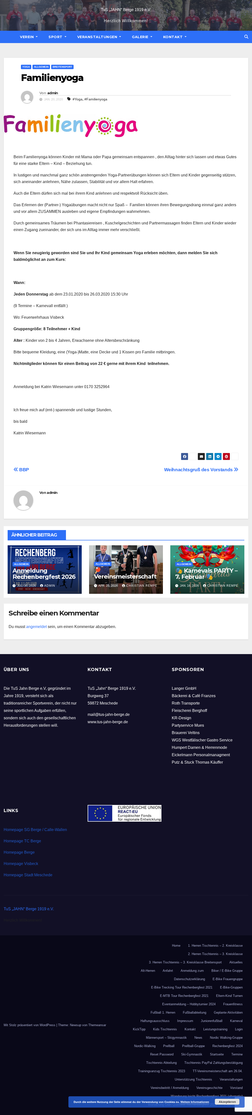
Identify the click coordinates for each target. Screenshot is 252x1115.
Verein (27, 37)
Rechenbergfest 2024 (227, 1046)
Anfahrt (168, 971)
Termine (237, 1054)
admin (52, 93)
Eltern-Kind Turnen (229, 996)
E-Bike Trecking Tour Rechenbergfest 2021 (181, 987)
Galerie (140, 37)
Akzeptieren (227, 1101)
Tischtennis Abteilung (161, 1063)
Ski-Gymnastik (191, 1054)
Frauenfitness (233, 1004)
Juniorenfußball (211, 1021)
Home (176, 945)
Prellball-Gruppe (193, 1046)
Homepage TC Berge (22, 841)
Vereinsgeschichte (209, 1088)
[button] (246, 37)
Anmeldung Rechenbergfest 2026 (44, 573)
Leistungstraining (215, 1029)
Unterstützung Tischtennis (193, 1079)
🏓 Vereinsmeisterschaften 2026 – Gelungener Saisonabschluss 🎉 (125, 579)
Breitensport (62, 66)
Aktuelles (236, 962)
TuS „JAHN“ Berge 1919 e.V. (126, 10)
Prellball (168, 1046)
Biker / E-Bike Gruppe (227, 971)
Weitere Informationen (194, 1102)
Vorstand (236, 1088)
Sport (55, 37)
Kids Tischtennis (165, 1029)
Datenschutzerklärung (189, 979)
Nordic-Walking (145, 1046)
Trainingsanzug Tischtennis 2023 (161, 1071)
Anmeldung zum (192, 971)
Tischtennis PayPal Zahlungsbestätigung (213, 1063)
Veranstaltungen (97, 37)
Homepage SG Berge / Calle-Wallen (35, 830)
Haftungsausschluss (155, 1021)
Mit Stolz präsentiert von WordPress (30, 1025)
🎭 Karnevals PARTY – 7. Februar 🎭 (206, 573)
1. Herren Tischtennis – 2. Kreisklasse (215, 945)
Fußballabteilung (194, 1012)
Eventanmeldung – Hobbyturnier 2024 (189, 1004)
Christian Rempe (141, 585)
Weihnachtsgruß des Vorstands (199, 469)
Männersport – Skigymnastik (166, 1037)
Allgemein (41, 66)
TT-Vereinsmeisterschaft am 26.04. (218, 1071)
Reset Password (161, 1054)
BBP (23, 469)
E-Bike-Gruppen (231, 987)
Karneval (236, 1021)
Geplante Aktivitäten (228, 1012)
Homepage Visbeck (21, 864)
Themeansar (97, 1025)
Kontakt (173, 37)
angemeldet (36, 627)
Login (239, 1029)
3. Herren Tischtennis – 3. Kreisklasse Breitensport (185, 962)
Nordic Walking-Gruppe (226, 1037)
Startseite (217, 1054)
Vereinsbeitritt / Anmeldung (170, 1088)
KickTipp (139, 1029)
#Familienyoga (95, 99)
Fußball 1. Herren (163, 1012)
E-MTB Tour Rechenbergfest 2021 (184, 996)
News (198, 1037)
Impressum (185, 1021)
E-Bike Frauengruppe (228, 979)
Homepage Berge (19, 852)
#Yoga (77, 99)
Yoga (26, 66)
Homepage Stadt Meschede (28, 875)
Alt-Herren (148, 971)
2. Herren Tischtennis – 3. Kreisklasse (215, 954)
